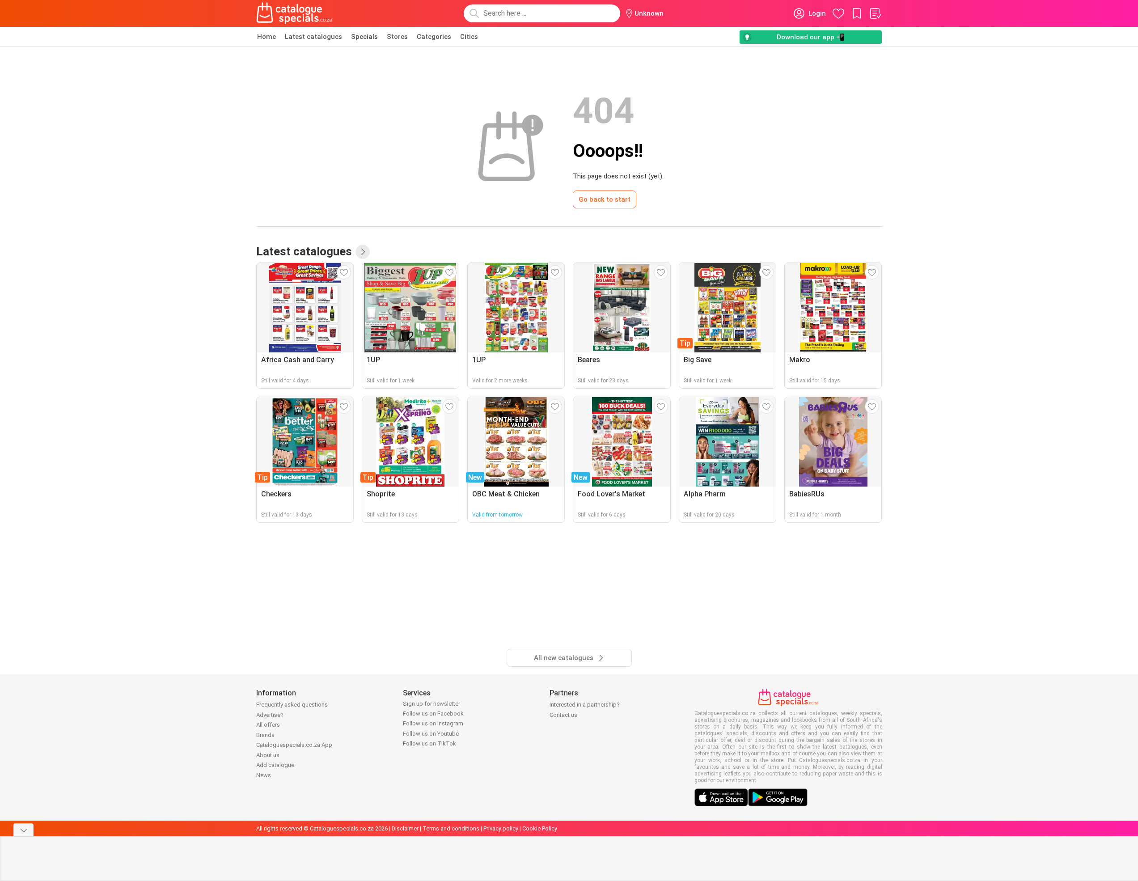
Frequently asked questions (292, 704)
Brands (265, 735)
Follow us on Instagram (433, 723)
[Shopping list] (875, 13)
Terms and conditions (451, 828)
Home (266, 37)
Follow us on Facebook (433, 713)
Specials (364, 37)
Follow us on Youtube (431, 733)
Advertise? (269, 715)
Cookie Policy (539, 828)
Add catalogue (275, 765)
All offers (268, 724)
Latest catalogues (313, 37)
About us (267, 755)
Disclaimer (405, 828)
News (263, 775)
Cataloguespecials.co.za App (294, 744)
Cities (469, 37)
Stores (397, 37)
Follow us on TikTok (429, 743)
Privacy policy (500, 828)
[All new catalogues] (362, 252)
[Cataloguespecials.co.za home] (294, 13)
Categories (434, 37)
